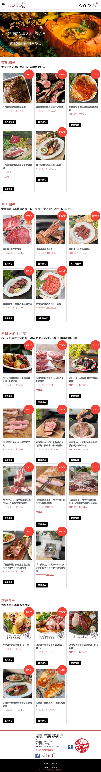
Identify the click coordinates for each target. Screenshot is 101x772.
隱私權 (46, 763)
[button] (3, 4)
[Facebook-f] (37, 756)
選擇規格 (42, 122)
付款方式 (54, 763)
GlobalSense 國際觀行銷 (46, 770)
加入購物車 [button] (9, 122)
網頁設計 (59, 770)
